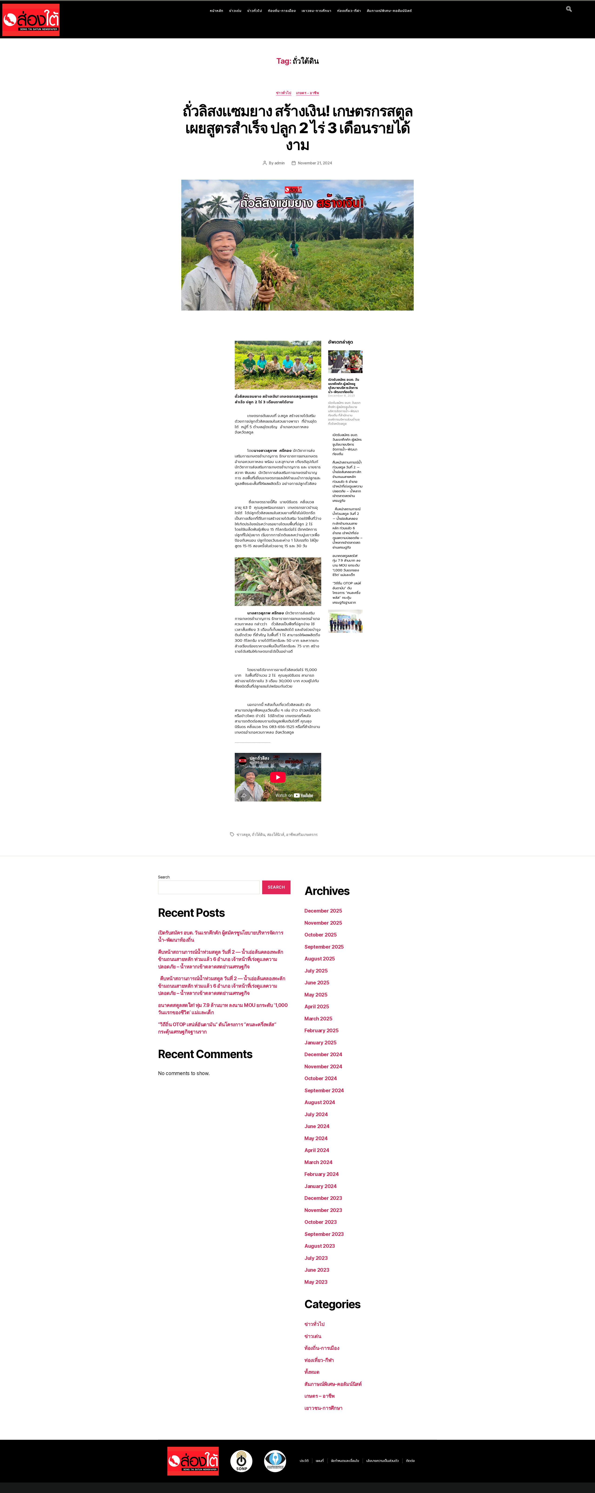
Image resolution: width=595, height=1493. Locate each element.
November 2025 (323, 923)
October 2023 (320, 1222)
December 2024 (323, 1054)
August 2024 (319, 1102)
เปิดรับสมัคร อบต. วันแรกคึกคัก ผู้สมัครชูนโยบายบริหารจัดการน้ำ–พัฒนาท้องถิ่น (343, 385)
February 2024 (321, 1174)
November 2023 (323, 1210)
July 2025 (316, 971)
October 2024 (320, 1078)
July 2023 (316, 1258)
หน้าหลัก (216, 10)
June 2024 (317, 1126)
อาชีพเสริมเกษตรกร (302, 834)
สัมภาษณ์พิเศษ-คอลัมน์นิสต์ (389, 10)
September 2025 (324, 947)
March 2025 (318, 1019)
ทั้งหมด (312, 1372)
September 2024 (324, 1090)
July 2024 (316, 1114)
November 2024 (323, 1066)
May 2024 (316, 1138)
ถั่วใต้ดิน (258, 834)
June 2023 (316, 1270)
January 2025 (320, 1043)
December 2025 (323, 911)
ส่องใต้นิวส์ (275, 834)
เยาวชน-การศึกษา (316, 10)
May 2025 (315, 995)
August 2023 (319, 1246)
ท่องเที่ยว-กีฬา (349, 10)
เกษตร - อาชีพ (307, 93)
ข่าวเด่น (235, 10)
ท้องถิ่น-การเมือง (282, 10)
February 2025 (321, 1030)
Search (163, 877)
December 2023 (323, 1198)
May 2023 (315, 1282)
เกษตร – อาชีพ (319, 1396)
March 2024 (318, 1162)
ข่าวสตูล (243, 834)
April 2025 (316, 1007)
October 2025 (320, 935)
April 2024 (316, 1150)
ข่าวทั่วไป (254, 10)
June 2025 (316, 983)
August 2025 (319, 959)
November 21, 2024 (315, 163)
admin (279, 163)
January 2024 (320, 1186)
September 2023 (324, 1234)
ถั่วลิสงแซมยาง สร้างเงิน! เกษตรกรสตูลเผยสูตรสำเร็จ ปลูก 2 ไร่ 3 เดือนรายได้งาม (297, 128)
